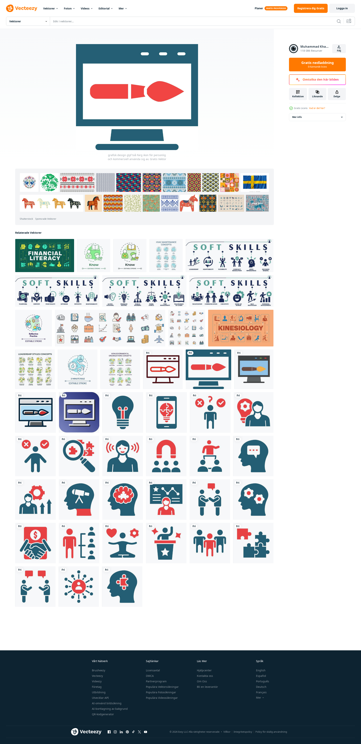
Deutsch (261, 687)
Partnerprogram (156, 681)
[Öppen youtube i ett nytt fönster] (145, 731)
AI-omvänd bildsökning (106, 703)
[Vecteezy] (21, 8)
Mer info (297, 117)
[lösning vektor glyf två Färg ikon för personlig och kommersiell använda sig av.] (166, 412)
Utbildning (99, 692)
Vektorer (49, 8)
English (260, 670)
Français (261, 692)
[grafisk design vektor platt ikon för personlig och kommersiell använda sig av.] (253, 369)
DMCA (150, 676)
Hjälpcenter (204, 670)
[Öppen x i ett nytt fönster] (139, 731)
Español (261, 676)
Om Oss (202, 681)
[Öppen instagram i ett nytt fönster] (115, 731)
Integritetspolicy (243, 731)
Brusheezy (98, 670)
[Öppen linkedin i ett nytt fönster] (121, 731)
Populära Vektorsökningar (162, 687)
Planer (259, 8)
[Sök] (339, 21)
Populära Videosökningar (162, 698)
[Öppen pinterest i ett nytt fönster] (127, 731)
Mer (121, 8)
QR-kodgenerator (103, 714)
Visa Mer (257, 203)
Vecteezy (97, 676)
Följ (339, 50)
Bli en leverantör (207, 687)
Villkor (226, 731)
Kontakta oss (205, 676)
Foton (68, 8)
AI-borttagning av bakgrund (110, 709)
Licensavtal (153, 670)
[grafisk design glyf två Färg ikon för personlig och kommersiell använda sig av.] (163, 369)
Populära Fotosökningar (161, 692)
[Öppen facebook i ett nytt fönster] (109, 731)
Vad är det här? (317, 108)
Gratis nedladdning (317, 64)
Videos (85, 8)
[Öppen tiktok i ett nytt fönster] (133, 731)
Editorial (104, 8)
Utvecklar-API (100, 698)
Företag (97, 687)
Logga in (342, 8)
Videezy (97, 681)
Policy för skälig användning (271, 731)
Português (262, 681)
